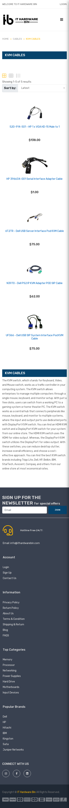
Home (5, 38)
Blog (5, 630)
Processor (9, 665)
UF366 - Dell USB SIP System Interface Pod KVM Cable (34, 337)
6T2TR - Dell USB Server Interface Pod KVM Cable (34, 231)
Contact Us (9, 578)
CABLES (17, 38)
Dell (5, 716)
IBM (5, 733)
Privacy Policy (11, 602)
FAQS (6, 635)
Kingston (8, 738)
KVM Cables (33, 38)
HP (4, 722)
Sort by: (10, 88)
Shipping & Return (13, 624)
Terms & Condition (14, 619)
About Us (8, 613)
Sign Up (7, 572)
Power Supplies (12, 676)
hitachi (7, 727)
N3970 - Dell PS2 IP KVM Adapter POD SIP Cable (35, 283)
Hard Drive (9, 681)
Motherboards (11, 687)
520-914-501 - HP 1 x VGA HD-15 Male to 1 (35, 126)
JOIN (57, 510)
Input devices (11, 692)
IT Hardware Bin (26, 792)
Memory (7, 659)
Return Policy (11, 608)
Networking (9, 670)
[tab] (4, 75)
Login (63, 4)
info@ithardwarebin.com (25, 543)
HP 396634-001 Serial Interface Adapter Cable (34, 178)
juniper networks (13, 749)
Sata (6, 744)
